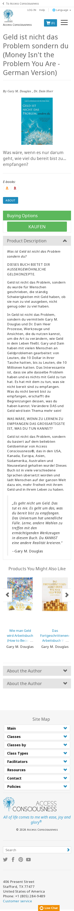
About (11, 200)
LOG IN (31, 10)
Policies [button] (14, 786)
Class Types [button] (17, 753)
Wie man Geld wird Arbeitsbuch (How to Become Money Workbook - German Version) (20, 640)
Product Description (27, 241)
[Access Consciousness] (8, 16)
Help (42, 10)
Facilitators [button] (17, 761)
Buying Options (22, 215)
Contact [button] (14, 778)
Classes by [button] (16, 745)
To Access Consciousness (22, 3)
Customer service (17, 901)
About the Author (24, 671)
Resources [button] (16, 769)
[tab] (37, 728)
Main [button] (11, 728)
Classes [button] (14, 736)
